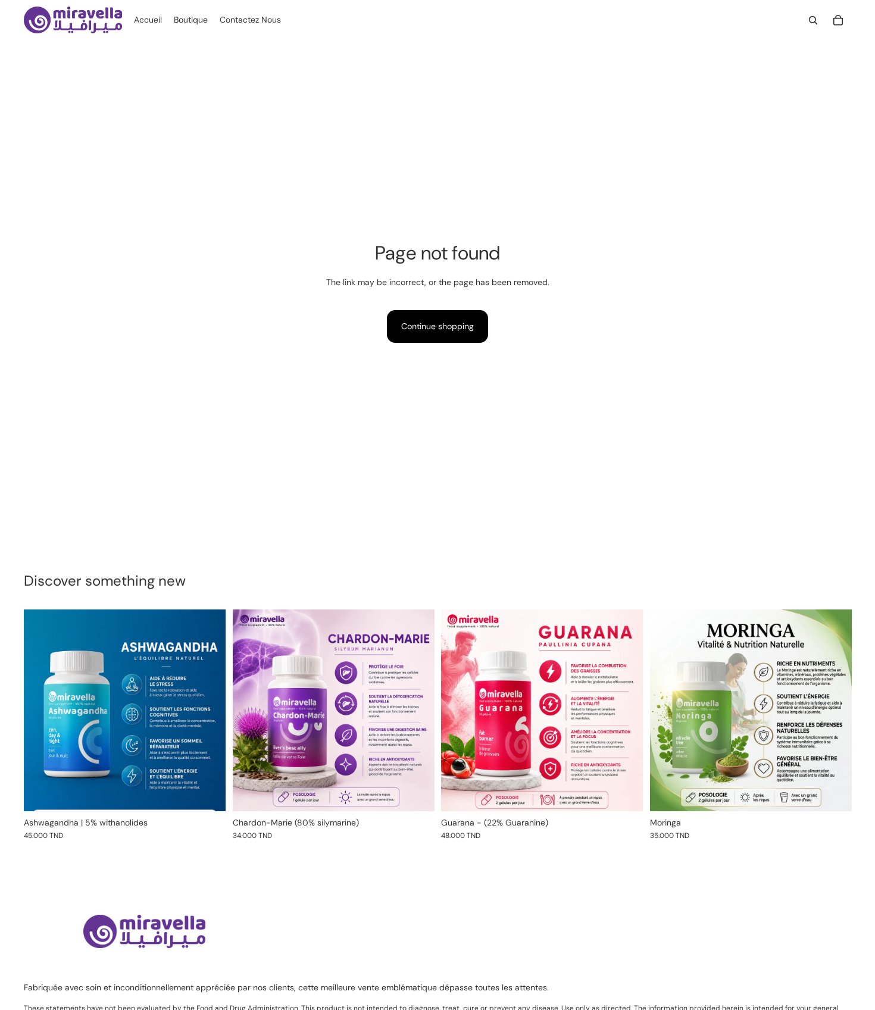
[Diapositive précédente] (42, 710)
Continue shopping (437, 326)
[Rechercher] (813, 20)
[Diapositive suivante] (208, 710)
